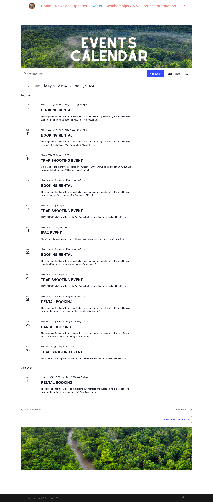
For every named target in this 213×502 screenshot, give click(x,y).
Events (96, 6)
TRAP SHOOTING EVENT (62, 160)
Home (46, 6)
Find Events (156, 73)
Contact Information (159, 6)
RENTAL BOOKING (56, 301)
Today (37, 85)
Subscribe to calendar (174, 419)
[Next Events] (28, 86)
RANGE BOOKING (56, 326)
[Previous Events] (23, 86)
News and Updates (71, 6)
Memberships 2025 (122, 6)
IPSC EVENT (51, 232)
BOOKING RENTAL (56, 109)
